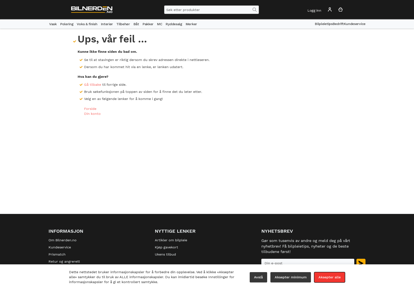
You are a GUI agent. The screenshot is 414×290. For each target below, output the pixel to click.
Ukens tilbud (165, 254)
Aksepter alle (329, 277)
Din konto (92, 114)
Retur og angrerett (64, 261)
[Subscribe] (360, 263)
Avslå (258, 277)
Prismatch (57, 254)
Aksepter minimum (291, 277)
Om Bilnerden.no (63, 240)
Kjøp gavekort (166, 247)
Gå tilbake (92, 85)
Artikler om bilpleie (171, 240)
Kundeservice (60, 247)
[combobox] (211, 9)
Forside (90, 109)
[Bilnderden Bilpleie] (91, 9)
